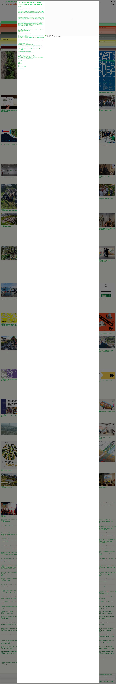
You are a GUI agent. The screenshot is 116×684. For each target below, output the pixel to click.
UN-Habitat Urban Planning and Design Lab (31, 11)
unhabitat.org (20, 63)
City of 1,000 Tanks (28, 15)
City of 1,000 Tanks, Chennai (22, 60)
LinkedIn (25, 66)
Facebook (22, 66)
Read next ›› (96, 69)
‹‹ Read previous (21, 69)
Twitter (19, 66)
